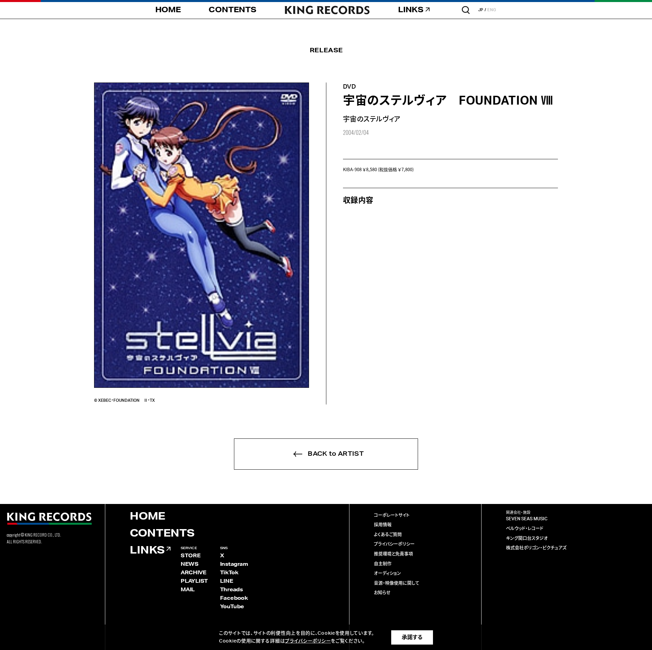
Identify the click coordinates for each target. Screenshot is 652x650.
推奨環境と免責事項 (393, 554)
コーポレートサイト (392, 515)
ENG (491, 10)
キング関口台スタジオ (527, 538)
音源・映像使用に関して (396, 583)
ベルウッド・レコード (524, 528)
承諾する (412, 637)
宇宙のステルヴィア (372, 119)
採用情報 (383, 525)
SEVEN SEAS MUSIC (526, 519)
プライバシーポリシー (394, 544)
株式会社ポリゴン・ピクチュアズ (536, 548)
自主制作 (383, 564)
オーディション (387, 573)
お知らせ (382, 593)
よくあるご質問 (388, 534)
